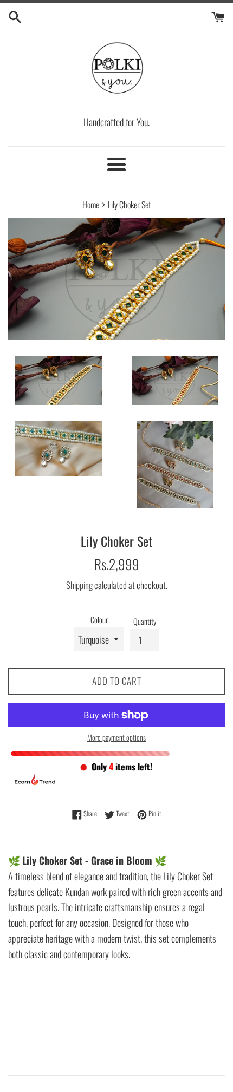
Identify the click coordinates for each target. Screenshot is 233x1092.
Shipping (79, 585)
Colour (99, 619)
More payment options (116, 737)
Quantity (144, 621)
